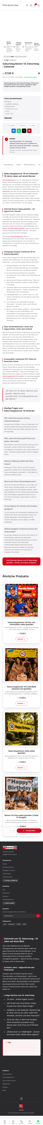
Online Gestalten (7, 1074)
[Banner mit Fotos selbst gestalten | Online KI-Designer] (21, 805)
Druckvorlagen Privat (8, 1077)
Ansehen (20, 639)
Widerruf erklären (9, 903)
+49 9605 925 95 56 (8, 852)
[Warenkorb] (35, 5)
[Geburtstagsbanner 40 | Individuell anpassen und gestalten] (21, 677)
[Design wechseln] (38, 5)
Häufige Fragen (7, 873)
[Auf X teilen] (24, 131)
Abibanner (6, 191)
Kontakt (5, 864)
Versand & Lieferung (8, 867)
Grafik (4, 1090)
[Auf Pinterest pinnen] (29, 131)
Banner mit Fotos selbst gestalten (14, 228)
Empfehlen (12, 125)
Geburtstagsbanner (9, 180)
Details (18, 165)
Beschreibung (8, 165)
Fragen (33, 125)
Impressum (5, 896)
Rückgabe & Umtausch (9, 870)
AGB (4, 890)
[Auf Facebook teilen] (13, 131)
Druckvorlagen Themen (9, 1080)
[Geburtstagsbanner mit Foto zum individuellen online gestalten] (21, 612)
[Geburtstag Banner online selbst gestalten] (21, 741)
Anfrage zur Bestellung (11, 880)
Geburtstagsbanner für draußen (13, 376)
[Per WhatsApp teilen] (19, 131)
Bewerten (23, 125)
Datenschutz (6, 893)
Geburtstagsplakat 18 (17, 236)
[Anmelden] (31, 5)
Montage (5, 1087)
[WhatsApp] (21, 1098)
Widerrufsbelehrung (8, 899)
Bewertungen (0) (29, 165)
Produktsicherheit (7, 877)
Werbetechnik (6, 1084)
